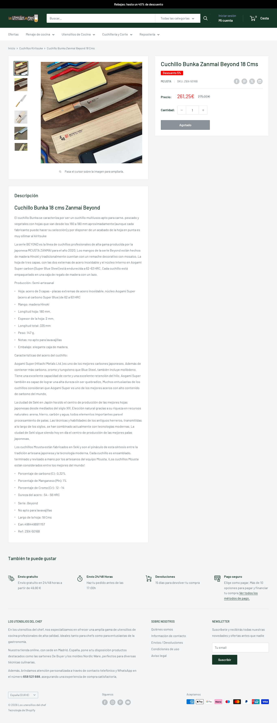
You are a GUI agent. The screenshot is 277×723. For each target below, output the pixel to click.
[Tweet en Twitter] (252, 81)
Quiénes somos (162, 629)
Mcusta (166, 81)
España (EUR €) (19, 695)
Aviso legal (159, 655)
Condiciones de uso (165, 649)
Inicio (11, 48)
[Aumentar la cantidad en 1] (203, 110)
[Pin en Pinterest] (244, 81)
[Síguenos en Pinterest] (120, 702)
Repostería (147, 34)
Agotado (185, 125)
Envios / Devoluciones (167, 642)
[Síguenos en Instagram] (112, 702)
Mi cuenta (226, 20)
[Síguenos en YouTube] (128, 702)
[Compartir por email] (260, 81)
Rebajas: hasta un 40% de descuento (138, 4)
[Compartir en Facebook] (236, 81)
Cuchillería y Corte (115, 34)
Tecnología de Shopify (21, 710)
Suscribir (224, 660)
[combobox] (101, 18)
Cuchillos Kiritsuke (31, 48)
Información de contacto (168, 636)
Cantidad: (168, 110)
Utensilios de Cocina (76, 34)
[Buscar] (205, 18)
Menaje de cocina (38, 34)
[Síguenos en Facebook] (105, 702)
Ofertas (13, 34)
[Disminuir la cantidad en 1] (181, 110)
